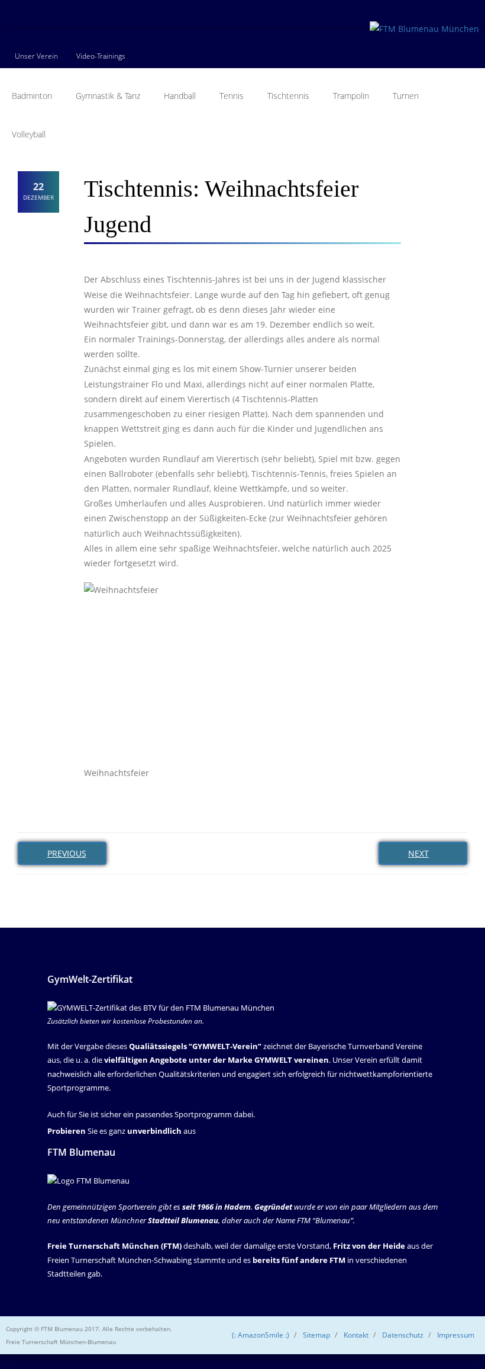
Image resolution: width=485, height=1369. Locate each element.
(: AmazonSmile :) (260, 1335)
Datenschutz (402, 1335)
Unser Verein (36, 56)
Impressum (455, 1335)
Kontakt (356, 1335)
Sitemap (316, 1335)
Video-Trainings (100, 56)
